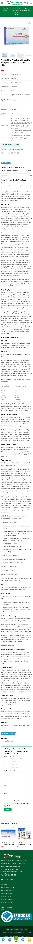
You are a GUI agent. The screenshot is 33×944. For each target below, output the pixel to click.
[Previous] (4, 36)
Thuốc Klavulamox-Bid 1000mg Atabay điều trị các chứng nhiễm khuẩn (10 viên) (8, 844)
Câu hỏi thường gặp (7, 893)
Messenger (22, 941)
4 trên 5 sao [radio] (8, 764)
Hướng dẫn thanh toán (7, 890)
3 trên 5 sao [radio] (8, 761)
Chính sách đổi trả (6, 896)
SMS (29, 941)
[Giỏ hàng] (31, 3)
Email (6, 793)
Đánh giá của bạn (9, 756)
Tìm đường (3, 941)
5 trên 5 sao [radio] (8, 767)
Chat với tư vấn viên (11, 145)
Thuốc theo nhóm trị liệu (20, 9)
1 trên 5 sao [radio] (6, 758)
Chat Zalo (10, 941)
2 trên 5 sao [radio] (16, 758)
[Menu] (2, 3)
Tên (5, 785)
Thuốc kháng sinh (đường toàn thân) (16, 10)
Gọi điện (16, 938)
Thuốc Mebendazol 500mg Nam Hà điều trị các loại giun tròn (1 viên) (24, 844)
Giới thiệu (4, 884)
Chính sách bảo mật (7, 902)
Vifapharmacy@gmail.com (12, 867)
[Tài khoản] (28, 3)
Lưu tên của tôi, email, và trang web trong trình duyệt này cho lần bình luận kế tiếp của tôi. (16, 803)
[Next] (29, 36)
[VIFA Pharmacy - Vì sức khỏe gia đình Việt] (14, 3)
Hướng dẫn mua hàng (7, 887)
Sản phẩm (5, 9)
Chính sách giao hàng (7, 899)
